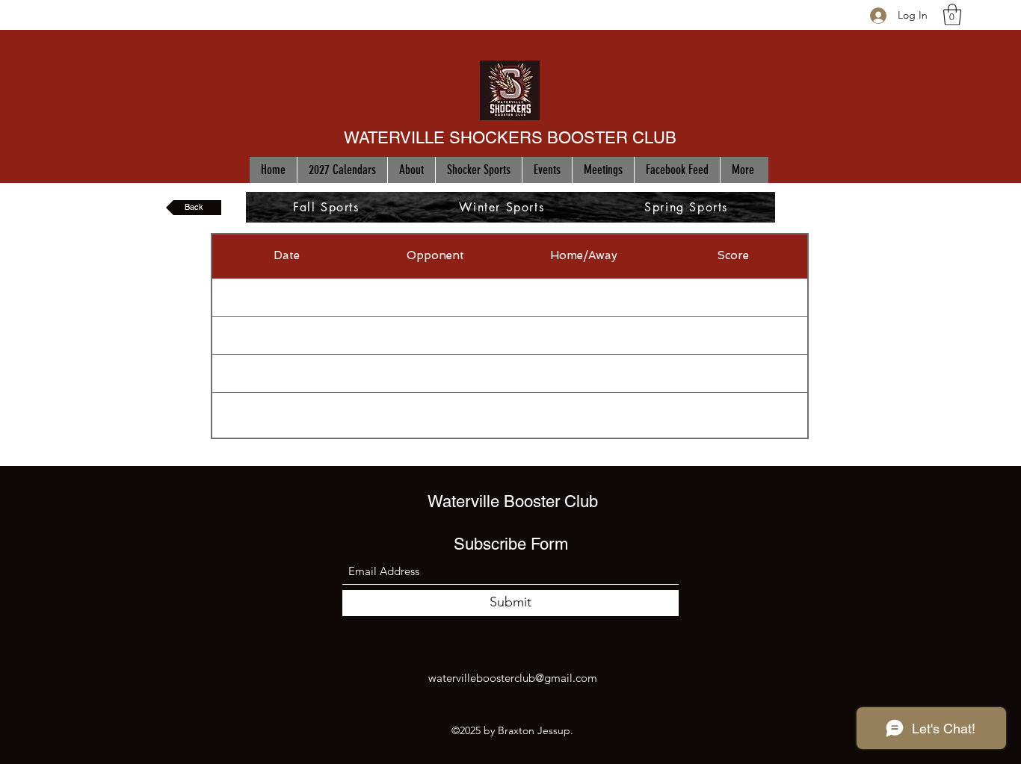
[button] (952, 14)
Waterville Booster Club (513, 501)
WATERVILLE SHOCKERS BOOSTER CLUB (510, 137)
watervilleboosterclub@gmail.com (512, 678)
